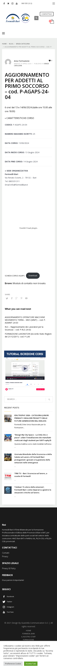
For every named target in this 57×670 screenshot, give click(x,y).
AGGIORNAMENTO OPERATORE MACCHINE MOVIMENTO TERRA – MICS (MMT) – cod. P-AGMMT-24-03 (25, 320)
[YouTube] (17, 3)
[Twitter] (8, 3)
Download (33, 275)
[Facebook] (4, 3)
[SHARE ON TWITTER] (7, 298)
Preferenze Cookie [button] (13, 663)
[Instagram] (12, 3)
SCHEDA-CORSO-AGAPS (15, 275)
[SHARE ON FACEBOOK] (12, 298)
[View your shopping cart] (52, 21)
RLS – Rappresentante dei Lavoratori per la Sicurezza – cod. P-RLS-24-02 (24, 328)
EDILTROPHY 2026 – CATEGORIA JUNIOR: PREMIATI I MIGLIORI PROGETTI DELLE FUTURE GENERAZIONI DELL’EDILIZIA (31, 418)
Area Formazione (21, 61)
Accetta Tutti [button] (31, 663)
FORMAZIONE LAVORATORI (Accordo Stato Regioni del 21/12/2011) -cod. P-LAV (28, 335)
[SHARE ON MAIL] (26, 298)
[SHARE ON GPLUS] (17, 298)
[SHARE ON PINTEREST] (21, 298)
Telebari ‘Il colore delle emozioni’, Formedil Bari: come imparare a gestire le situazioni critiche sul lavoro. (32, 490)
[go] (49, 399)
